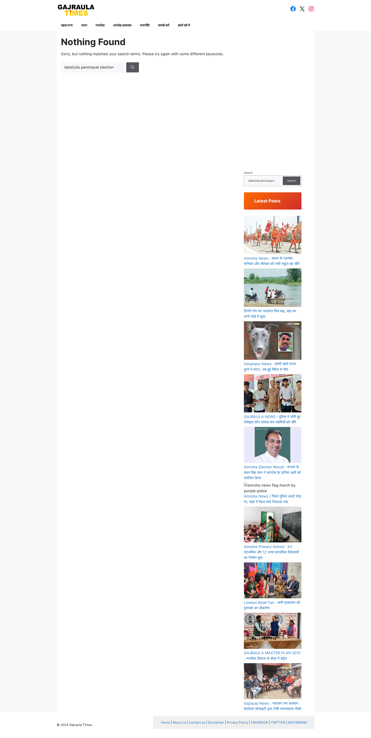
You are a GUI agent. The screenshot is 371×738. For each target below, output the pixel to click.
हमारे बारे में (184, 25)
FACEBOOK (259, 722)
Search (248, 172)
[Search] (132, 67)
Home (165, 722)
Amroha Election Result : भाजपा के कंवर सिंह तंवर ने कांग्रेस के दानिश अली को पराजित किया (272, 472)
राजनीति (144, 25)
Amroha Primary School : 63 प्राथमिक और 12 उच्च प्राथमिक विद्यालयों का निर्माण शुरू (271, 552)
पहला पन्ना (67, 25)
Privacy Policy (237, 722)
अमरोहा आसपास (122, 25)
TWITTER (278, 722)
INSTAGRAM (297, 722)
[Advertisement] (272, 99)
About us (179, 722)
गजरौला (100, 25)
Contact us (197, 722)
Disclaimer (216, 722)
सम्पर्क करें (163, 25)
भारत (84, 25)
